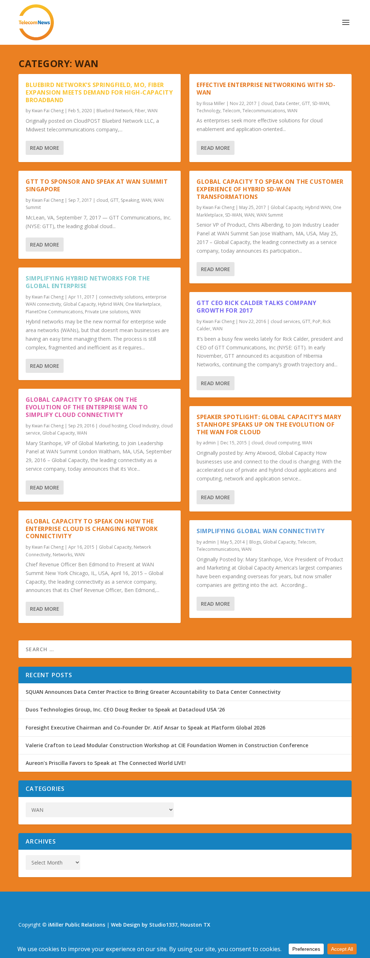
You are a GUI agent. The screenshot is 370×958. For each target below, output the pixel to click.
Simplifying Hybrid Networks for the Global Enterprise (88, 282)
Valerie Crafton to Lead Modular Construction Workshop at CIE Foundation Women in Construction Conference (167, 745)
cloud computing (282, 443)
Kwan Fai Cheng (48, 111)
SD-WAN (320, 103)
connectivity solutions (121, 297)
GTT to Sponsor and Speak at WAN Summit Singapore (97, 185)
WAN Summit (270, 215)
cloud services (285, 321)
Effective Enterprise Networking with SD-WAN (266, 88)
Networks (62, 555)
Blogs (255, 542)
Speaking (130, 200)
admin (209, 443)
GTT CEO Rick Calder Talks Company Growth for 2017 (257, 306)
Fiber (140, 111)
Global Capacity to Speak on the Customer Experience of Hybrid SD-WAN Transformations (270, 189)
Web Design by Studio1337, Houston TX (160, 924)
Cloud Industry (144, 426)
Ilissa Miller (214, 103)
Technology (208, 111)
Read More (44, 147)
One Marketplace (142, 304)
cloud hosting (113, 426)
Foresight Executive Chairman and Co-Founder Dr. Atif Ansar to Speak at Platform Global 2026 (145, 727)
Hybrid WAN (110, 304)
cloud (102, 200)
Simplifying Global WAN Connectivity (261, 531)
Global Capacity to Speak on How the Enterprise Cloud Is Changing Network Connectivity (92, 528)
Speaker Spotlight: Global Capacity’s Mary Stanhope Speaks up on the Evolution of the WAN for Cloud (269, 424)
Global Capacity (79, 304)
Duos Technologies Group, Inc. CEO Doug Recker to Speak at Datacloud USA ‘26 (125, 709)
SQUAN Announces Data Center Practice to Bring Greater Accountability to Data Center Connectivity (153, 691)
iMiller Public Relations (76, 924)
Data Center (287, 103)
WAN (152, 111)
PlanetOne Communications (54, 312)
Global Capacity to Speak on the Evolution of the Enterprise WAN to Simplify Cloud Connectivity (87, 407)
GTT (114, 200)
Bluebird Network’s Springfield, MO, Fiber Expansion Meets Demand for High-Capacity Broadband (99, 92)
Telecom (231, 111)
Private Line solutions (106, 312)
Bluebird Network (114, 111)
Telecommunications (263, 111)
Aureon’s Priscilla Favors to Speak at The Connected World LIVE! (106, 762)
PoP (316, 321)
